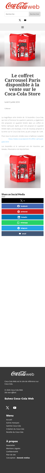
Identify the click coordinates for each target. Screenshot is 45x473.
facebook (24, 206)
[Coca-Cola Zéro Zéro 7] (22, 290)
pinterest (24, 212)
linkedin (24, 217)
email (24, 234)
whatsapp (24, 223)
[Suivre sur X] (20, 20)
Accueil (9, 419)
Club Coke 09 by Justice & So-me (22, 331)
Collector (8, 108)
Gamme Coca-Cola (13, 426)
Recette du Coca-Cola (14, 432)
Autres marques (12, 423)
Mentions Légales (13, 448)
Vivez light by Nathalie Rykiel (21, 297)
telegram (24, 228)
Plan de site (11, 455)
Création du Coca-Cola (15, 429)
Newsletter (10, 445)
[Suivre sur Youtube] (25, 20)
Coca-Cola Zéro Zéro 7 (18, 267)
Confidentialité (12, 451)
